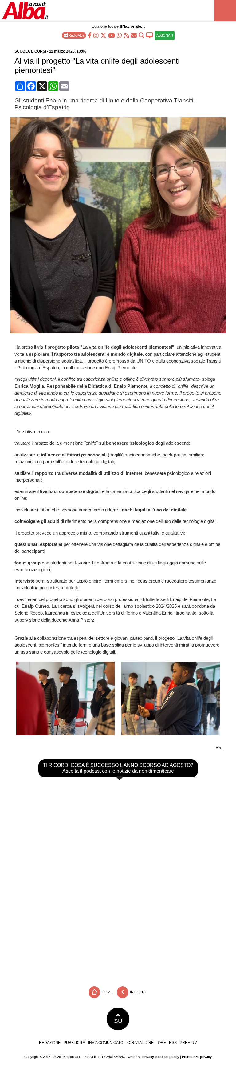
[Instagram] (96, 35)
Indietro (138, 992)
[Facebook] (90, 35)
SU (118, 1021)
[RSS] (126, 35)
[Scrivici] (134, 35)
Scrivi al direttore (146, 1042)
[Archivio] (141, 35)
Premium (188, 1042)
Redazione (50, 1042)
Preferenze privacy (197, 1057)
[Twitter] (103, 35)
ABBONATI (164, 35)
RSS (173, 1042)
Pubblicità (74, 1042)
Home (107, 992)
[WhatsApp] (119, 35)
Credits (134, 1057)
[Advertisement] (118, 937)
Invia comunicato (105, 1042)
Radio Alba (76, 35)
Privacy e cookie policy (160, 1057)
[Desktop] (149, 35)
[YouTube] (111, 35)
